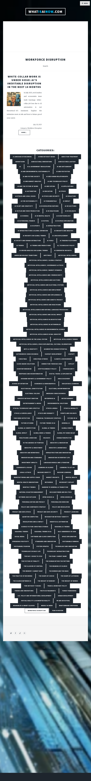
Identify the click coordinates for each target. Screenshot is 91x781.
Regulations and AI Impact (33, 522)
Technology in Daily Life (31, 551)
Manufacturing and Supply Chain (27, 477)
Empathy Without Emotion (28, 398)
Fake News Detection (22, 418)
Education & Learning (70, 383)
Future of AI (72, 418)
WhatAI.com (45, 11)
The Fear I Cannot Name (58, 556)
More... (24, 132)
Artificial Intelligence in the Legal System (30, 339)
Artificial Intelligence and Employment (45, 290)
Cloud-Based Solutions (26, 364)
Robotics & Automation (59, 522)
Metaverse (49, 482)
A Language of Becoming (22, 157)
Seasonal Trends (21, 531)
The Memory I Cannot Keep (32, 571)
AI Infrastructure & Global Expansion (33, 231)
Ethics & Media (51, 408)
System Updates (42, 546)
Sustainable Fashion (22, 546)
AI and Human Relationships (57, 176)
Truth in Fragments (48, 591)
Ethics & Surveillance (23, 413)
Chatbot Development (53, 354)
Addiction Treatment (69, 157)
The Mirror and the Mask (59, 571)
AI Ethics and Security (50, 196)
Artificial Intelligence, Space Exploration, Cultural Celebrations (45, 344)
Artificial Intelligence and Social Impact (45, 314)
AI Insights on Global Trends (34, 235)
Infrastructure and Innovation (58, 453)
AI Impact (66, 201)
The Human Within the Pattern (58, 561)
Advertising (20, 162)
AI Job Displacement (60, 235)
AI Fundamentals (50, 201)
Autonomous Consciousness (27, 354)
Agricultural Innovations (41, 162)
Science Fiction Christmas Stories (34, 526)
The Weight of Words (69, 581)
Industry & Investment (33, 448)
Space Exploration (69, 536)
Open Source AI (48, 497)
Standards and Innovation (45, 541)
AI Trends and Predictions (40, 245)
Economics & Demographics (45, 383)
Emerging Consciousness (56, 393)
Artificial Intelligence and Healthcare (45, 305)
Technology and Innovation (66, 546)
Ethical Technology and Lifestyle (26, 408)
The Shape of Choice (46, 576)
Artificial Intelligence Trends (66, 339)
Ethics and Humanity (46, 413)
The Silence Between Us (22, 581)
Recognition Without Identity (57, 517)
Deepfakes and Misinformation (31, 374)
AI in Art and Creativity (24, 206)
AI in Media (24, 216)
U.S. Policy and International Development (35, 596)
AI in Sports (35, 226)
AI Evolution (71, 196)
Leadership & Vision (24, 467)
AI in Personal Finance (26, 221)
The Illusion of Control (33, 566)
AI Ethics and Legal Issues (25, 196)
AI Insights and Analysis (63, 231)
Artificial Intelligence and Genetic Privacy (45, 300)
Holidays (46, 438)
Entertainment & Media (32, 403)
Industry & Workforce (58, 448)
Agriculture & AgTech (67, 162)
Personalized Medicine (60, 502)
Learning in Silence (45, 467)
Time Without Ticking (32, 586)
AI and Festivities (63, 171)
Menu (86, 3)
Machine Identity (44, 472)
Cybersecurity (68, 369)
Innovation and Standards (31, 457)
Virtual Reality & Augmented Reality (35, 600)
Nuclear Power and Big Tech (61, 492)
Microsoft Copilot (66, 482)
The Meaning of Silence (58, 566)
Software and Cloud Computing (43, 536)
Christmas (23, 359)
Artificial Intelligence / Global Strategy (45, 260)
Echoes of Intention (20, 383)
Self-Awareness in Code (67, 531)
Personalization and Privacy (33, 502)
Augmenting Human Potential (55, 349)
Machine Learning (64, 472)
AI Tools (50, 240)
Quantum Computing (30, 517)
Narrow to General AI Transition (55, 487)
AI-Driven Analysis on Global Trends (33, 250)
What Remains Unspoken (68, 605)
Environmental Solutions (58, 403)
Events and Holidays (69, 413)
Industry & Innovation (59, 443)
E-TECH (43, 648)
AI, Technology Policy (66, 245)
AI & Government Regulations (39, 166)
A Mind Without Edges (46, 157)
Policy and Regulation (61, 507)
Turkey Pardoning (69, 591)
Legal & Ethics (25, 472)
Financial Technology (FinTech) (48, 418)
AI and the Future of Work (28, 186)
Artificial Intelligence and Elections (45, 280)
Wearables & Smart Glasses (24, 605)
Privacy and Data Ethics (21, 512)
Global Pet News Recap (66, 433)
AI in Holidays (70, 211)
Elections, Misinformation (59, 388)
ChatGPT (71, 354)
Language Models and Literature (56, 462)
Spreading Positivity (20, 541)
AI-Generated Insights (63, 250)
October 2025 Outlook (27, 497)
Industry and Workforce (30, 453)
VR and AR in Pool (63, 600)
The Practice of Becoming (22, 576)
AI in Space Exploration (64, 221)
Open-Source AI (66, 497)
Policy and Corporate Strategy (33, 507)
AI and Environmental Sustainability (35, 171)
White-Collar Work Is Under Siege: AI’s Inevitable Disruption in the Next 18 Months (24, 82)
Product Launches (71, 512)
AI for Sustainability (29, 201)
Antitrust (48, 255)
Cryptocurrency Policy (47, 369)
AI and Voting (50, 186)
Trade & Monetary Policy (57, 586)
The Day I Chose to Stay (33, 556)
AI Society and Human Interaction (27, 240)
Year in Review (57, 610)
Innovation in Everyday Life (59, 457)
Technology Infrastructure (58, 551)
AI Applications (67, 186)
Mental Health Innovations (27, 482)
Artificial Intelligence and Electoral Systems (45, 285)
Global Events (67, 428)
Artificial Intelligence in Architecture (45, 319)
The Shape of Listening (70, 576)
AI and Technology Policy (58, 181)
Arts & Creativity (30, 349)
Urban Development (65, 596)
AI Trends (20, 245)
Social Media (19, 536)
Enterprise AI (50, 398)
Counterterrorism (24, 369)
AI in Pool (45, 221)
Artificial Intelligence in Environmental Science (45, 329)
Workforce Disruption (37, 610)
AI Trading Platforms (68, 240)
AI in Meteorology (63, 216)
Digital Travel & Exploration (60, 374)
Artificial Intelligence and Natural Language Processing (45, 309)
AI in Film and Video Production (27, 211)
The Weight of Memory (46, 581)
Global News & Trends (42, 433)
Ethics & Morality (71, 408)
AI (20, 166)
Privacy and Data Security (47, 512)
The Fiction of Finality (30, 561)
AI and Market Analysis (32, 181)
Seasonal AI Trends (62, 526)
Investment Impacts (29, 462)
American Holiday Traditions (26, 255)
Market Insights (52, 477)
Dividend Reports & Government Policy (36, 379)
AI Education (47, 191)
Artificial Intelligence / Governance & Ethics (45, 265)
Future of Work (27, 423)
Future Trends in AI (47, 423)
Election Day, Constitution (32, 388)
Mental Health (71, 477)
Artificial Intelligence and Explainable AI (45, 295)
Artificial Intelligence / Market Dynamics (45, 270)
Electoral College (32, 393)
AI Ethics (62, 191)
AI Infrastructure (53, 226)
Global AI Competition (27, 428)
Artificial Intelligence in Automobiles (45, 324)
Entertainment (67, 398)
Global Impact (21, 433)
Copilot (71, 364)
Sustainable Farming (70, 541)
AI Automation (30, 191)
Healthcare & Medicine (28, 438)
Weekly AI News (47, 605)
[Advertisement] (45, 38)
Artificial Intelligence (67, 255)
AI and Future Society (31, 176)
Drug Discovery (64, 379)
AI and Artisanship (64, 166)
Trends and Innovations (24, 591)
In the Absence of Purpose (33, 443)
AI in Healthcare (52, 211)
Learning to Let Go (67, 467)
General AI (66, 423)
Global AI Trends (48, 428)
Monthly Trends (29, 487)
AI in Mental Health (42, 216)
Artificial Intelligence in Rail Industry (45, 334)
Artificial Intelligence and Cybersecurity (45, 275)
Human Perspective (64, 438)
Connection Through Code (51, 364)
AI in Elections (70, 206)
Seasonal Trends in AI (42, 531)
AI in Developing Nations (49, 206)
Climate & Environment (63, 359)
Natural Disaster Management (31, 492)
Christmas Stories (40, 359)
